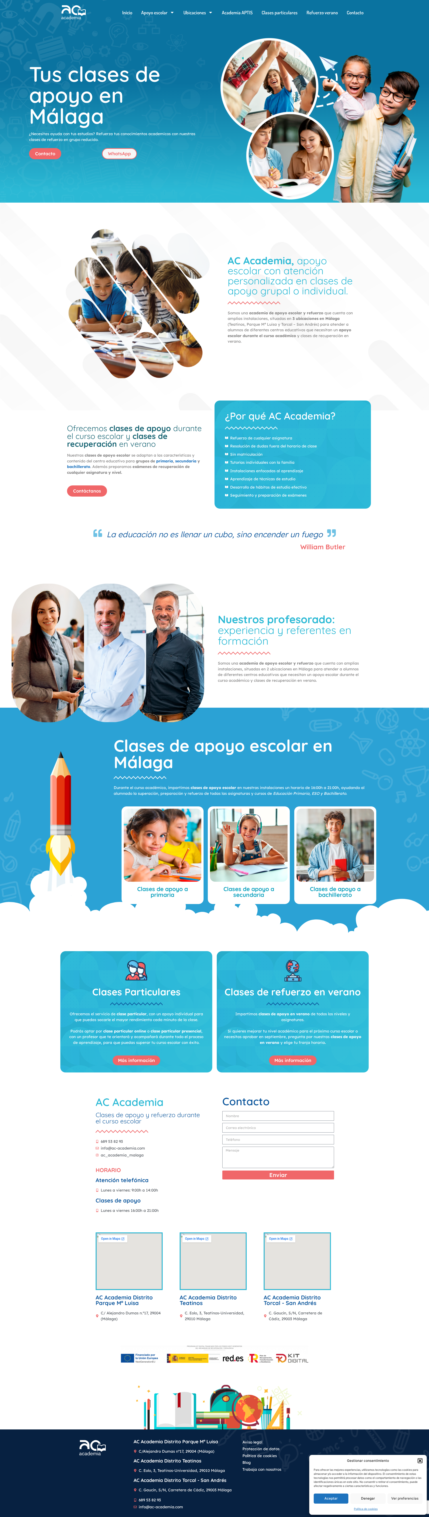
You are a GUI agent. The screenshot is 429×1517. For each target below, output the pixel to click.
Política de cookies (366, 1509)
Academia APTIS (237, 12)
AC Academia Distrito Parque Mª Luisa (176, 1441)
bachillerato (78, 466)
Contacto (355, 12)
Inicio (127, 12)
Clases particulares (280, 12)
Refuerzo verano (322, 12)
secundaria (185, 461)
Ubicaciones (194, 12)
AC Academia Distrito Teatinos (167, 1461)
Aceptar (331, 1498)
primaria (164, 461)
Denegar (368, 1498)
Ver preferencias (404, 1498)
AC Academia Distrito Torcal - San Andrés (180, 1480)
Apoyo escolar (154, 12)
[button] (420, 1460)
